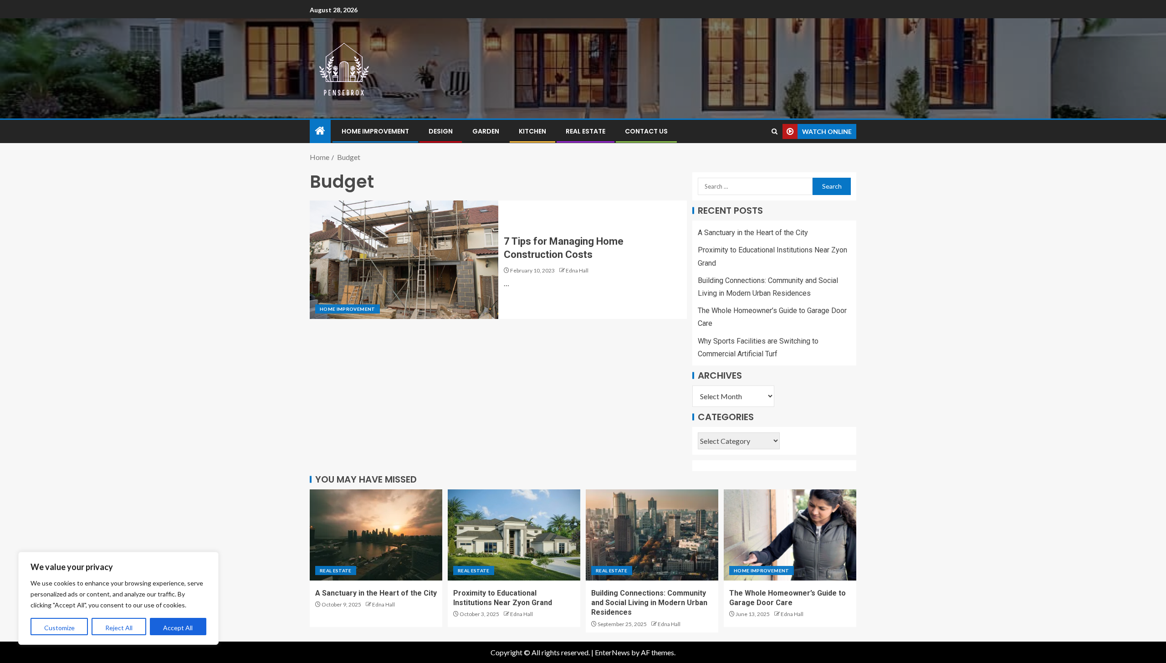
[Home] (320, 131)
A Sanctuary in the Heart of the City (753, 232)
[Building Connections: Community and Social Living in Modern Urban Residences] (652, 535)
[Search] (774, 131)
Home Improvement (375, 131)
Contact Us (646, 131)
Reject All (119, 628)
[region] (118, 598)
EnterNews (612, 652)
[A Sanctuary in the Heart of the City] (376, 535)
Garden (485, 131)
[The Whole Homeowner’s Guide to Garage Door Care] (790, 535)
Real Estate (585, 131)
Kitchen (532, 131)
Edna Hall (577, 270)
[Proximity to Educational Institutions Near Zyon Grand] (514, 535)
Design (441, 131)
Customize (59, 628)
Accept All (178, 628)
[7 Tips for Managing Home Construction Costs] (404, 259)
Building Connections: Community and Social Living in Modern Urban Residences (649, 603)
